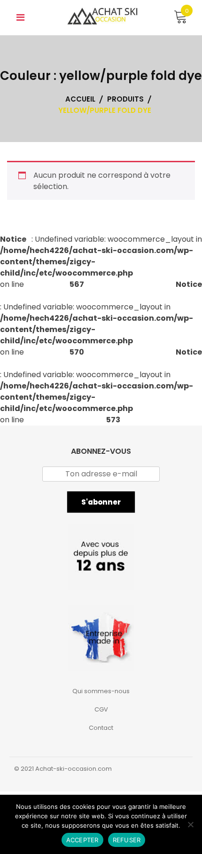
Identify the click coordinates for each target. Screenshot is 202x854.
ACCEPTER (82, 840)
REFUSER (127, 840)
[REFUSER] (190, 824)
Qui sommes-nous (101, 691)
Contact (101, 727)
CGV (101, 709)
